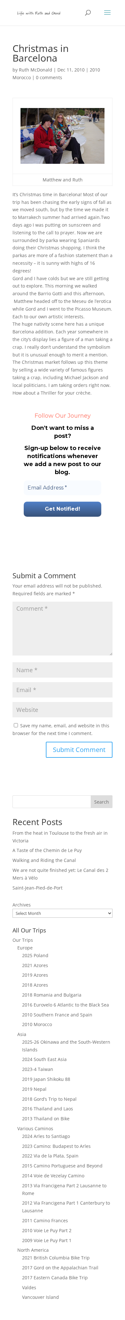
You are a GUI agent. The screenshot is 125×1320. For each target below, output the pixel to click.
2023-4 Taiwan (37, 1069)
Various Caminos (35, 1128)
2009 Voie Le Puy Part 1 (46, 1240)
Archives (22, 905)
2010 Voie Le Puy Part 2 (46, 1230)
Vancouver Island (40, 1297)
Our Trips (23, 940)
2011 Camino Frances (45, 1220)
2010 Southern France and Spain (57, 1015)
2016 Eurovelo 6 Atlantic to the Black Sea (65, 1005)
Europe (25, 948)
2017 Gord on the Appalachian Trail (60, 1268)
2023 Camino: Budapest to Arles (56, 1146)
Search (101, 802)
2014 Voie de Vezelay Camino (53, 1176)
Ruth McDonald (35, 70)
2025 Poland (35, 955)
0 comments (49, 77)
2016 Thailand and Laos (47, 1109)
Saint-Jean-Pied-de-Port (38, 888)
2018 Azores (35, 985)
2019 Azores (35, 975)
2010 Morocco (37, 1024)
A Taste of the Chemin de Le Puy (47, 850)
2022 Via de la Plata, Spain (50, 1156)
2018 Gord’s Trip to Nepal (49, 1099)
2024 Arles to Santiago (46, 1136)
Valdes (29, 1287)
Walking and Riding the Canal (44, 860)
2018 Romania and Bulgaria (51, 995)
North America (33, 1250)
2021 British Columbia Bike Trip (56, 1258)
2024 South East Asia (44, 1059)
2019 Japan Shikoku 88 (46, 1079)
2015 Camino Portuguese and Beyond (62, 1166)
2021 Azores (35, 965)
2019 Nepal (34, 1089)
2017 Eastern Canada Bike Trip (55, 1277)
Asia (21, 1034)
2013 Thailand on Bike (46, 1118)
